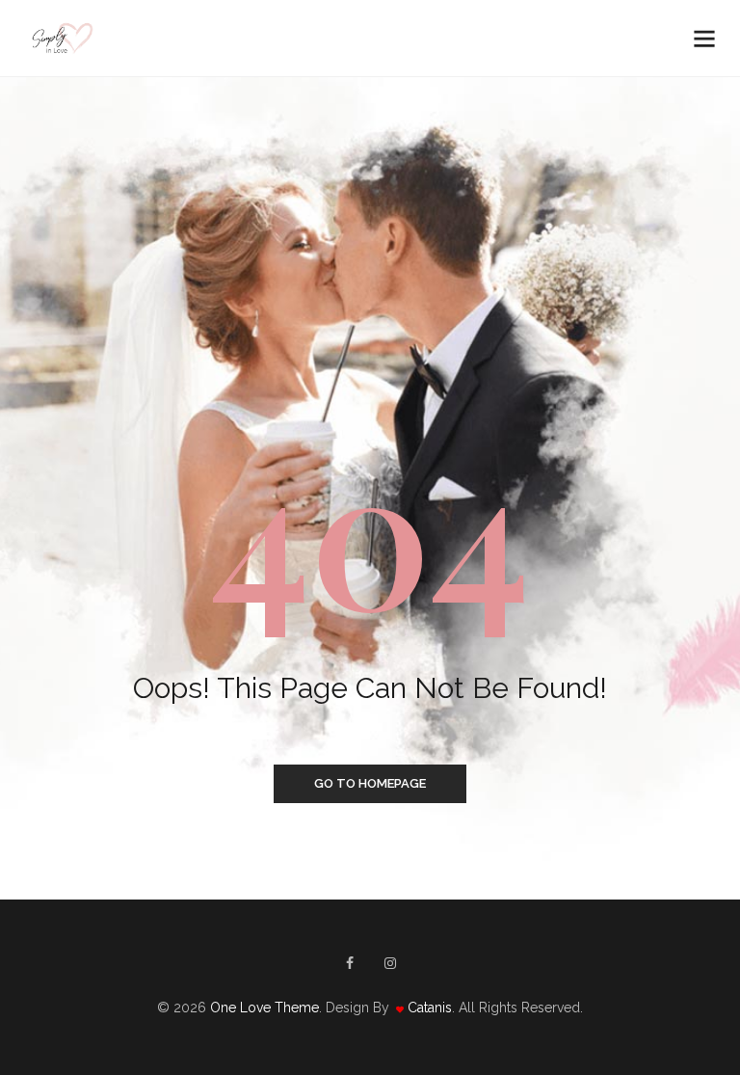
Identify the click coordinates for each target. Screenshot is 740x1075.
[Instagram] (390, 963)
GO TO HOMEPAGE (370, 783)
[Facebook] (349, 963)
